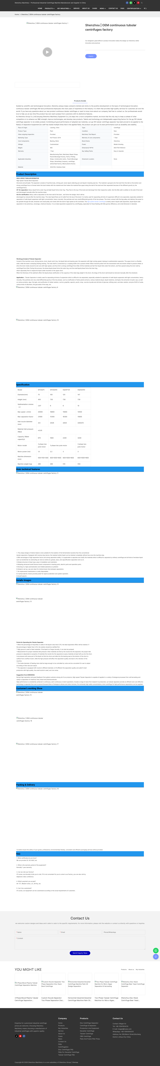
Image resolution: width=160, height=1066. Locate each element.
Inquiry (91, 56)
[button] (146, 8)
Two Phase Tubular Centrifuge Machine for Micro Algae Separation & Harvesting (106, 999)
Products (124, 969)
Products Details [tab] (80, 101)
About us (131, 969)
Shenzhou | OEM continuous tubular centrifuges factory (40, 14)
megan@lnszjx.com (124, 1029)
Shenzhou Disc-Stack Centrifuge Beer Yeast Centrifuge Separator (129, 999)
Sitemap (75, 1062)
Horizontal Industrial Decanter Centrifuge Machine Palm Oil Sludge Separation (79, 999)
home (17, 14)
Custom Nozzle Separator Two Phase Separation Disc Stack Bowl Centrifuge (52, 999)
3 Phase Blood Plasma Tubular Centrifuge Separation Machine (26, 999)
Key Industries (140, 969)
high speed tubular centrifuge (96, 201)
